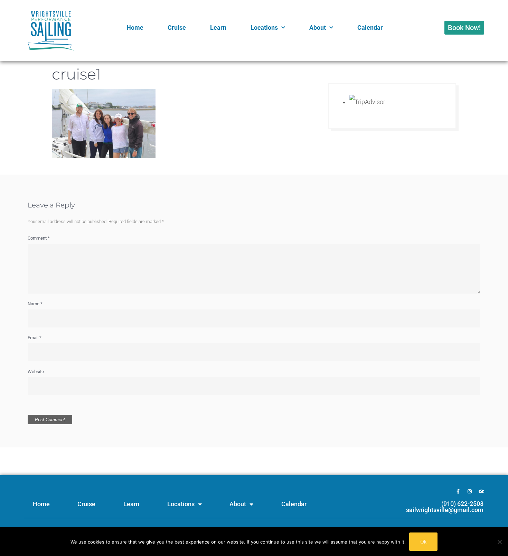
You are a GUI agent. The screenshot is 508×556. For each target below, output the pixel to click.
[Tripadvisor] (481, 491)
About (317, 27)
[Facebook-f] (457, 491)
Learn (218, 27)
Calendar (370, 27)
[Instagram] (469, 491)
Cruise (177, 27)
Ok (423, 541)
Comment (39, 238)
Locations (264, 27)
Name (35, 303)
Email (34, 337)
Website (36, 371)
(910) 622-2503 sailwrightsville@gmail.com (444, 506)
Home (134, 27)
